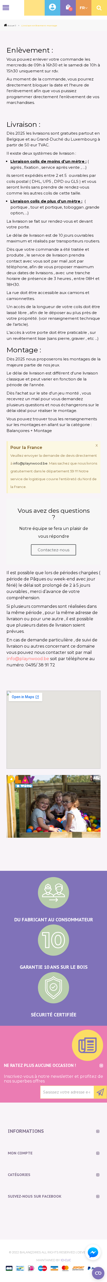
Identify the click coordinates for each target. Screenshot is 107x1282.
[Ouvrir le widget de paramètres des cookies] (98, 1273)
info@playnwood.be (30, 463)
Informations (26, 1131)
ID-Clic (66, 1260)
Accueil (12, 25)
